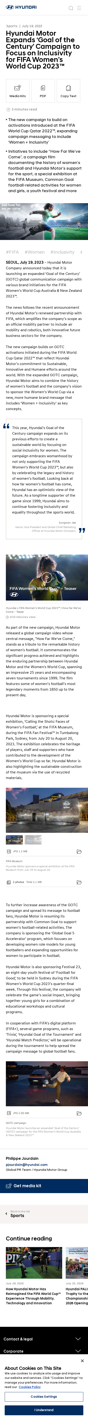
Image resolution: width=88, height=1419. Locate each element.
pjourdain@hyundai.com (27, 1165)
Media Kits (18, 96)
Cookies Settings (44, 1397)
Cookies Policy (30, 1387)
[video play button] (47, 577)
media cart (79, 851)
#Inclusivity (62, 252)
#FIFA (12, 252)
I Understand (44, 1410)
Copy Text (69, 96)
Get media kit (27, 1186)
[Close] (82, 1361)
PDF (43, 96)
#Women (35, 252)
